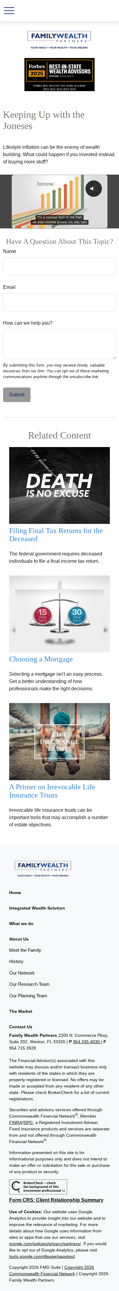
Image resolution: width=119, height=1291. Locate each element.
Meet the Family (25, 950)
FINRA (15, 1122)
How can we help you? (27, 323)
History (16, 961)
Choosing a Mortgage (41, 659)
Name (9, 251)
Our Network (22, 972)
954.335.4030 (87, 1041)
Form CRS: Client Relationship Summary (56, 1200)
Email (9, 287)
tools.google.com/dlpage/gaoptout (42, 1256)
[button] (15, 892)
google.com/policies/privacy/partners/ (45, 1243)
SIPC (28, 1122)
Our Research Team (29, 984)
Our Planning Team (28, 995)
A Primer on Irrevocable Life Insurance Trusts (52, 791)
